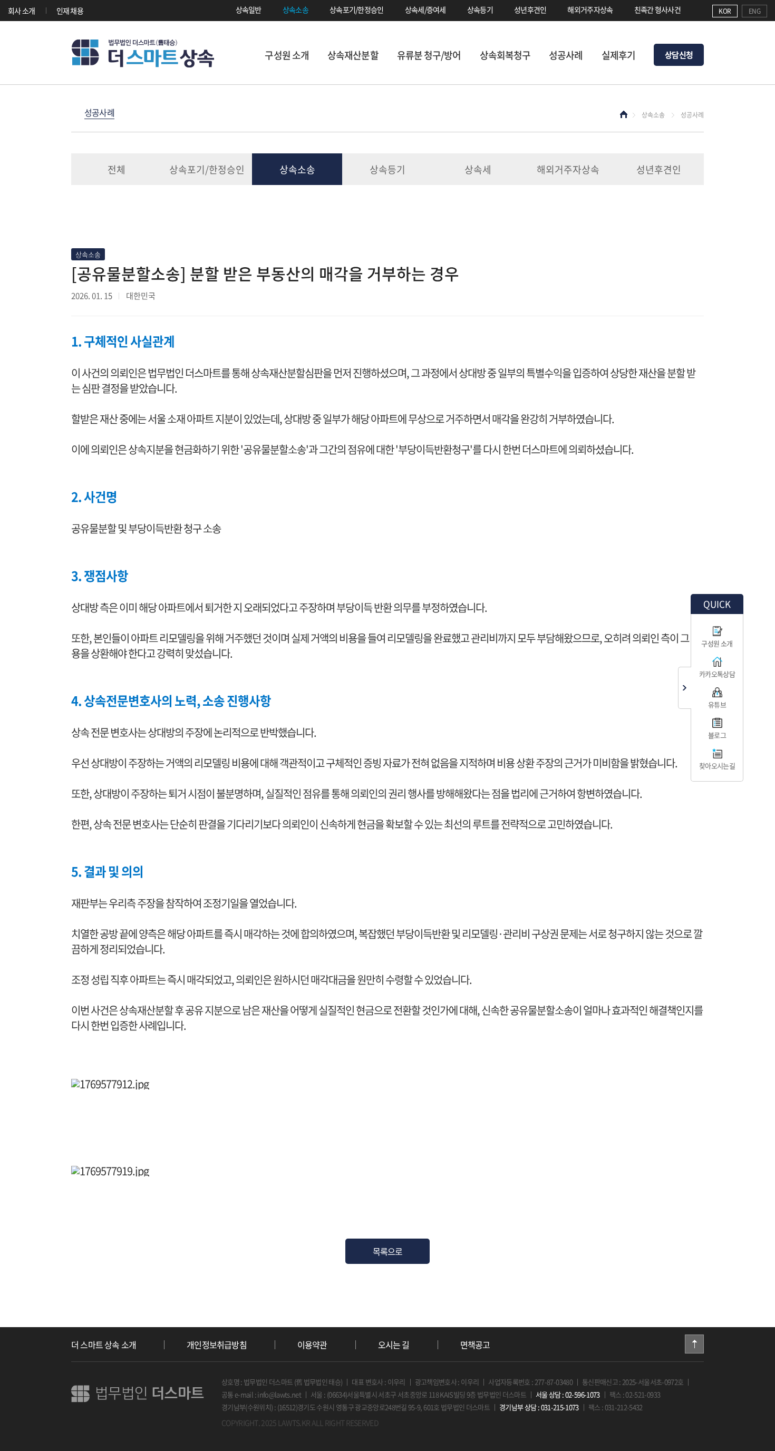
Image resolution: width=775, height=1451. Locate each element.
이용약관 (312, 1344)
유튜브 (717, 704)
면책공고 (475, 1344)
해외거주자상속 (590, 9)
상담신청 (679, 55)
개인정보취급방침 (217, 1344)
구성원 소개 (287, 55)
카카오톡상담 (717, 674)
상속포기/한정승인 (357, 9)
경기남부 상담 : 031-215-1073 (539, 1407)
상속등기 (480, 9)
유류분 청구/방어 (429, 55)
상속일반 (248, 9)
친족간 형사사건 (657, 9)
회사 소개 (21, 10)
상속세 (477, 169)
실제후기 (618, 55)
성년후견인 (530, 9)
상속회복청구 (505, 55)
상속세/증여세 (425, 9)
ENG (754, 11)
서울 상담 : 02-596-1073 (568, 1394)
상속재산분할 (353, 55)
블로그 (717, 735)
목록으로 (388, 1251)
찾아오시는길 (717, 766)
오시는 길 (394, 1344)
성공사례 (566, 55)
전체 (116, 169)
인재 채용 (70, 10)
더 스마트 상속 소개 (103, 1344)
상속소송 (295, 9)
